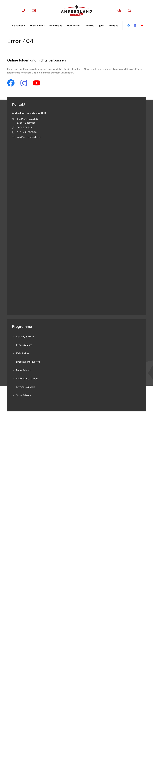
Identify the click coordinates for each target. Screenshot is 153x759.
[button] (18, 25)
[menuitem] (18, 25)
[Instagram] (23, 83)
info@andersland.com (29, 137)
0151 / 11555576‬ (27, 132)
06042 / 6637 (24, 127)
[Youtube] (36, 83)
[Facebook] (11, 83)
